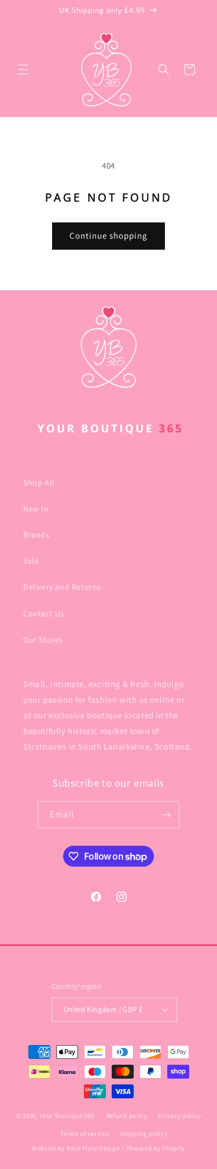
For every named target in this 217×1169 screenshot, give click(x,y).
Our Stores (43, 639)
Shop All (39, 482)
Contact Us (43, 613)
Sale (31, 561)
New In (36, 508)
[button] (23, 69)
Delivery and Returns (62, 587)
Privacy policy (179, 1116)
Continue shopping (108, 235)
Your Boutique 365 (66, 1116)
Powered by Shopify (156, 1148)
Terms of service (84, 1134)
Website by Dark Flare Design (76, 1148)
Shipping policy (144, 1134)
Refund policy (127, 1116)
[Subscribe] (166, 814)
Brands (36, 534)
